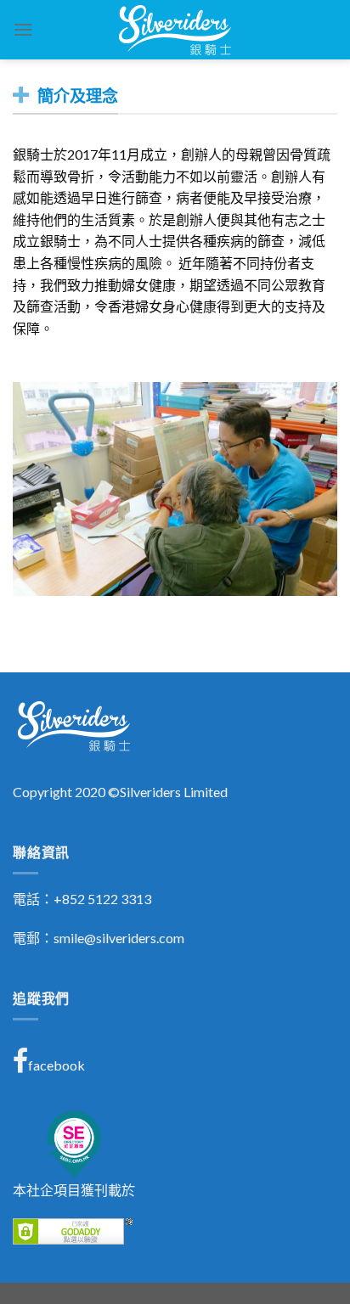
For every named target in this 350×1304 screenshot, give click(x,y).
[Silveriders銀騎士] (175, 30)
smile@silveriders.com (119, 938)
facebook (56, 1065)
